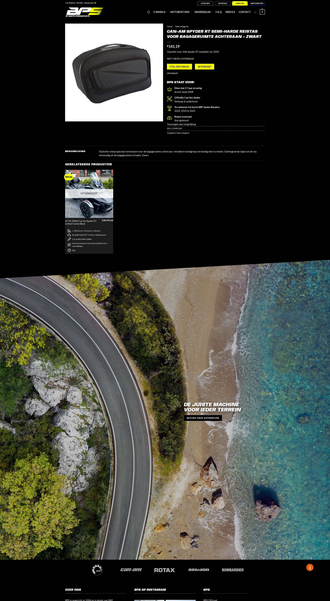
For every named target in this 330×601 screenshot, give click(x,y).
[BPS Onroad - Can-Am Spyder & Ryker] (87, 12)
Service (230, 12)
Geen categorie (181, 26)
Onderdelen (202, 12)
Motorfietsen (179, 12)
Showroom (89, 3)
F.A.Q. (219, 12)
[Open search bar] (255, 12)
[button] (262, 12)
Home (169, 26)
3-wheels (159, 12)
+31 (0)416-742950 (74, 3)
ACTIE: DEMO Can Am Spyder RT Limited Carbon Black (80, 222)
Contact (245, 12)
